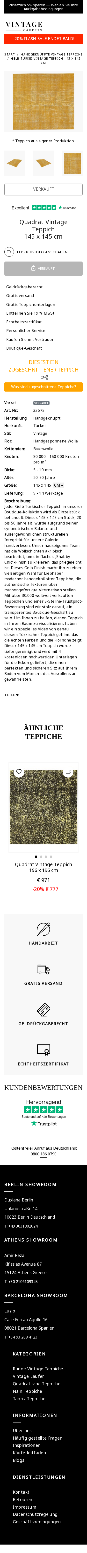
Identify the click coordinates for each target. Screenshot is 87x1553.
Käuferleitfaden (29, 1453)
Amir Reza (14, 1255)
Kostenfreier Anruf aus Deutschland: (43, 1148)
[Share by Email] (26, 703)
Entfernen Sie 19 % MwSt (30, 313)
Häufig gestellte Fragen (37, 1438)
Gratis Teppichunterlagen (30, 304)
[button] (36, 857)
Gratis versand (20, 295)
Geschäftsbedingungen (37, 1522)
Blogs (18, 1460)
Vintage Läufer (28, 1376)
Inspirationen (27, 1445)
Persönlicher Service (25, 330)
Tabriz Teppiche (29, 1398)
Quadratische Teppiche (36, 1384)
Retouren (22, 1499)
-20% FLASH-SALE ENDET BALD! (43, 38)
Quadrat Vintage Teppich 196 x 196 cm (43, 867)
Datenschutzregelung (35, 1514)
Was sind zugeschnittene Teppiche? (43, 386)
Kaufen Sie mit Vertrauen (30, 339)
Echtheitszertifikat (24, 321)
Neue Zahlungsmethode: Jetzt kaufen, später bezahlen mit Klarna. (43, 6)
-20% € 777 (45, 888)
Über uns (22, 1430)
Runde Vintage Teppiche (38, 1369)
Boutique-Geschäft (24, 348)
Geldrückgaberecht (24, 287)
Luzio (9, 1311)
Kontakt (21, 1492)
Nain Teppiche (27, 1391)
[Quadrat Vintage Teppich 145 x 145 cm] (14, 163)
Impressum (24, 1507)
